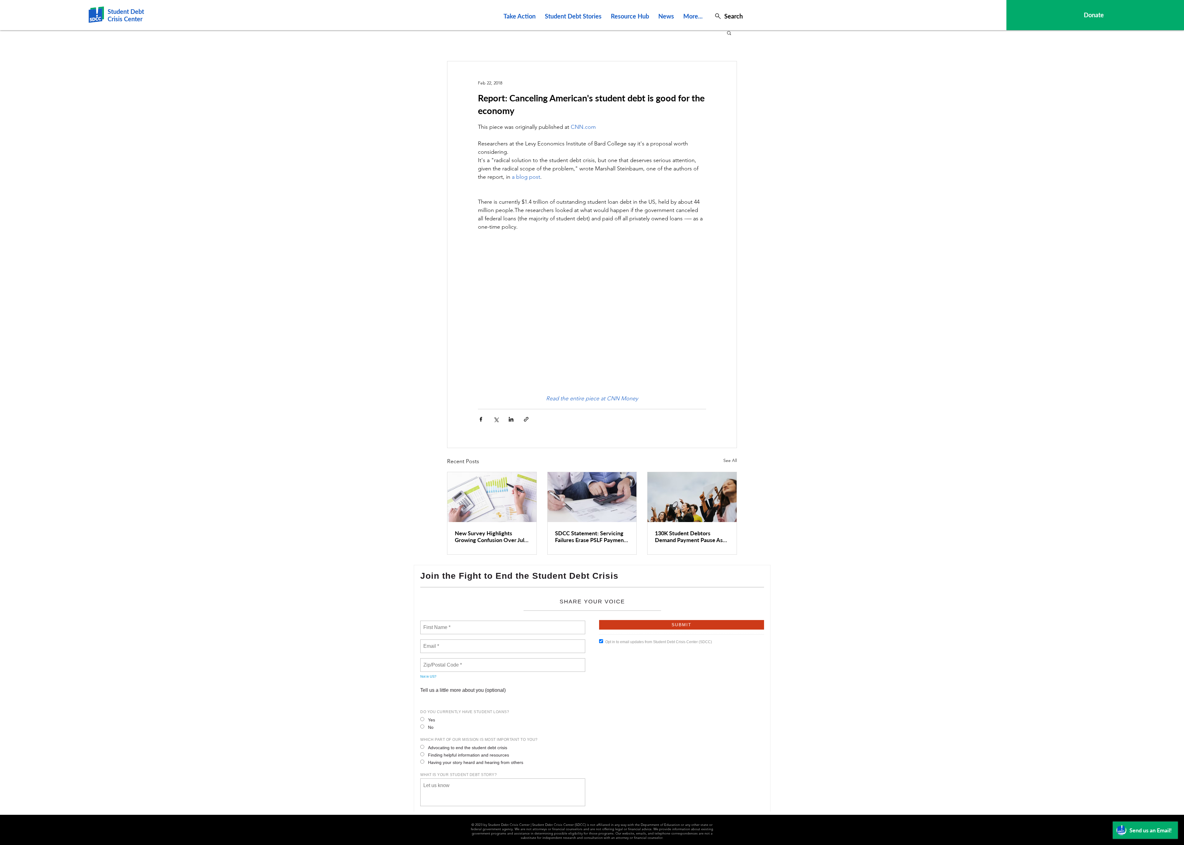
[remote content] (592, 312)
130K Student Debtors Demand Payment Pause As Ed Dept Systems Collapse (689, 536)
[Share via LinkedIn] (511, 419)
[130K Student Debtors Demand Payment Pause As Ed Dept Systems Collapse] (692, 497)
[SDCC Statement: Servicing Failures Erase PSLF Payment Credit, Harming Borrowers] (592, 497)
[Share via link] (526, 419)
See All (730, 460)
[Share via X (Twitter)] (496, 419)
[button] (729, 32)
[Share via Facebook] (481, 419)
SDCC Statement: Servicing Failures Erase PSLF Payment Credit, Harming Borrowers (590, 536)
